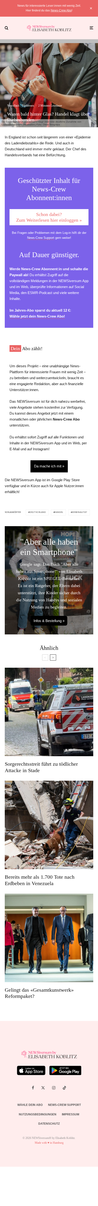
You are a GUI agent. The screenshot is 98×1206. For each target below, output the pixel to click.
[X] (43, 1087)
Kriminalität (79, 512)
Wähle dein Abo (30, 1105)
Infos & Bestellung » (49, 621)
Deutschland (37, 512)
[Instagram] (54, 1087)
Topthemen (28, 105)
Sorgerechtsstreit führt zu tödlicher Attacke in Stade (41, 767)
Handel (58, 512)
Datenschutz (49, 1123)
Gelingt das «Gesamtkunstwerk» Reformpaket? (39, 993)
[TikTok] (64, 1087)
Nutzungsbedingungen (37, 1114)
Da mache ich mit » (49, 466)
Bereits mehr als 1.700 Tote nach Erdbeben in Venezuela (39, 880)
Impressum (70, 1114)
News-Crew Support (40, 238)
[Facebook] (33, 1087)
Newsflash (13, 105)
